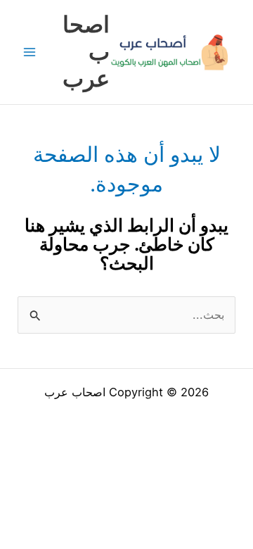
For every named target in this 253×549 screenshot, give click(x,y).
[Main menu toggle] (30, 52)
